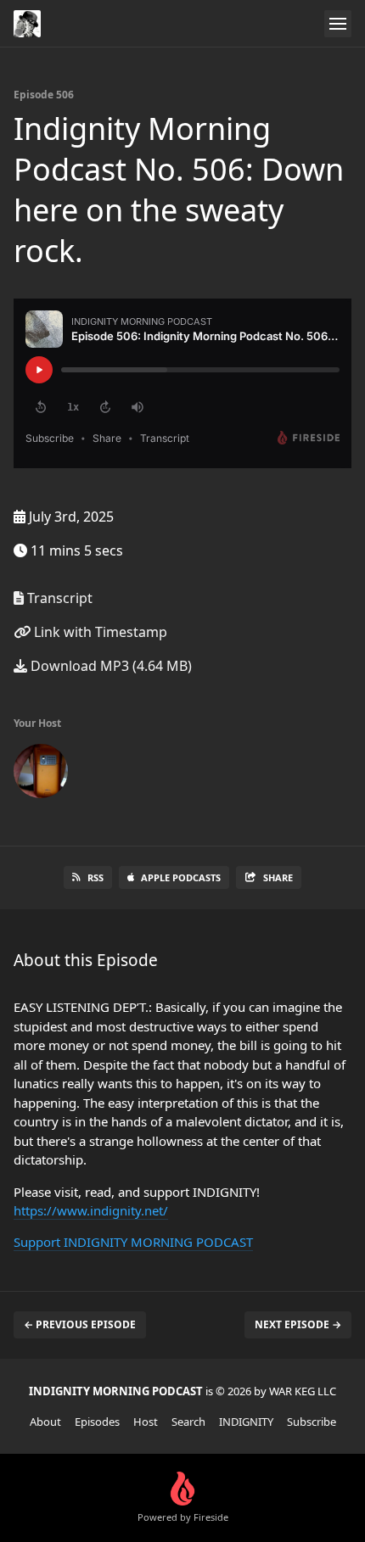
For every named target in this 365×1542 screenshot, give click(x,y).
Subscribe (311, 1421)
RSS (95, 877)
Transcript (58, 598)
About (45, 1421)
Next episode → (298, 1324)
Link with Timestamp (99, 632)
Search (188, 1421)
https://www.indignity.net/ (91, 1210)
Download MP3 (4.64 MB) (109, 665)
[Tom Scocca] (41, 774)
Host (145, 1421)
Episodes (97, 1421)
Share (278, 877)
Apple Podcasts (181, 877)
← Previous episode (80, 1324)
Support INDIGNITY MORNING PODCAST (133, 1241)
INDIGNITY (246, 1421)
